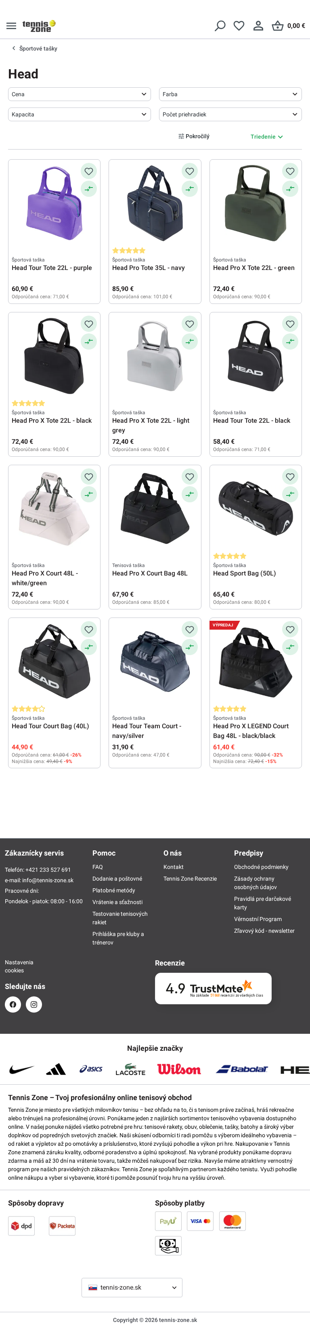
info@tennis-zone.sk (47, 880)
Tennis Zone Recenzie (190, 878)
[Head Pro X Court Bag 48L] (155, 508)
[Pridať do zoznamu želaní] (89, 171)
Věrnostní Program (258, 919)
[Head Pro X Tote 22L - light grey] (155, 356)
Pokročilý (197, 136)
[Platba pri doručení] (168, 1245)
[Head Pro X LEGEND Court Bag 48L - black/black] (255, 661)
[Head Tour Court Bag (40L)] (54, 661)
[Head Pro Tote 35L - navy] (155, 203)
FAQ (97, 867)
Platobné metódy (113, 890)
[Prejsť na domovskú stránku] (39, 26)
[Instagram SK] (34, 1004)
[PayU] (168, 1221)
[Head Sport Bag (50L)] (255, 508)
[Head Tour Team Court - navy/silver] (155, 661)
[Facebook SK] (13, 1004)
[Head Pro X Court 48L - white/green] (54, 508)
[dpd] (21, 1225)
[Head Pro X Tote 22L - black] (54, 356)
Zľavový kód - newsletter (264, 930)
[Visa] (200, 1221)
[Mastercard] (232, 1221)
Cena (18, 94)
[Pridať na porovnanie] (89, 189)
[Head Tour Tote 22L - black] (255, 356)
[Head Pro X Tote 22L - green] (255, 203)
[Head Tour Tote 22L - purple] (54, 203)
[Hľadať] (219, 25)
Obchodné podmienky (261, 867)
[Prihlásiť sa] (258, 25)
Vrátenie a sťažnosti (117, 902)
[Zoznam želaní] (238, 26)
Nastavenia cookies (13, 966)
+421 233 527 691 (48, 869)
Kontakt (173, 867)
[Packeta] (62, 1225)
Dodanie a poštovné (117, 878)
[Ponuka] (11, 25)
